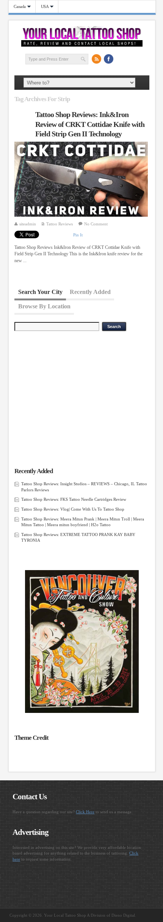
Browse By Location (44, 306)
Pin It (78, 235)
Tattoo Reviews (59, 224)
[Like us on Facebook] (108, 59)
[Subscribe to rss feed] (96, 59)
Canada (17, 6)
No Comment (96, 224)
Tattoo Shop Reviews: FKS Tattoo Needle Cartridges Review (73, 499)
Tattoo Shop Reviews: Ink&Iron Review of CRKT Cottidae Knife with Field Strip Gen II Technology (89, 124)
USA (42, 6)
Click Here (85, 811)
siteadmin (27, 224)
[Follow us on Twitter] (120, 59)
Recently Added (90, 291)
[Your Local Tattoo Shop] (82, 45)
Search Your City (40, 291)
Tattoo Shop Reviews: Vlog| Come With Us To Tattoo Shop (72, 509)
